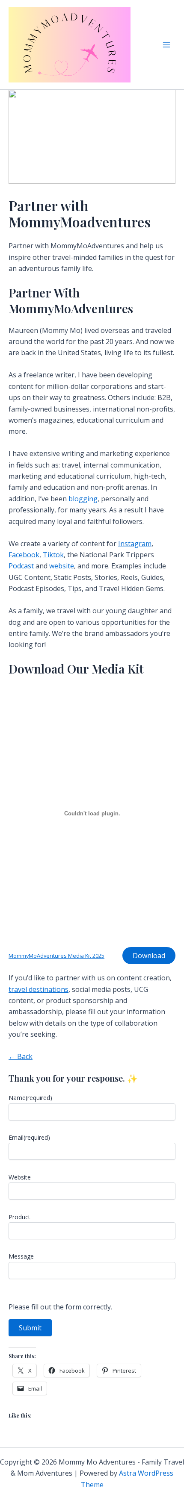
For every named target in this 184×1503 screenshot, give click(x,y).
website (61, 566)
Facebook (24, 554)
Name (30, 1098)
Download (149, 955)
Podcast (21, 566)
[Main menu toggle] (166, 44)
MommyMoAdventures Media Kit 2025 (56, 955)
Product (19, 1217)
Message (21, 1256)
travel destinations (38, 989)
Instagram (134, 543)
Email (29, 1137)
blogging (83, 498)
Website (20, 1177)
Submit (30, 1327)
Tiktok (53, 554)
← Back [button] (21, 1056)
